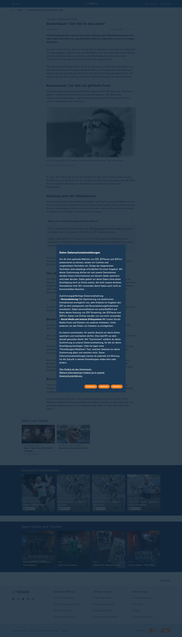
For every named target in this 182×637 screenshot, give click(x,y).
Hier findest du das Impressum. (75, 369)
